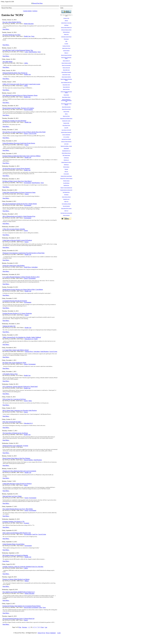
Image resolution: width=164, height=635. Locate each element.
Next (42, 627)
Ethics (30, 400)
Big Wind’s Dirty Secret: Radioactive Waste (14, 362)
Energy (26, 133)
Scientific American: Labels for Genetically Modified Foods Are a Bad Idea (23, 566)
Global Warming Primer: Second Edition (13, 544)
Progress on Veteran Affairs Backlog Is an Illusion (16, 579)
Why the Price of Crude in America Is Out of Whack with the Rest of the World (24, 132)
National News (29, 351)
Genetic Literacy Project (66, 48)
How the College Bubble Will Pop (12, 22)
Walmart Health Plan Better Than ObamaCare (15, 73)
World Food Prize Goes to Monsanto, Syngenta (15, 445)
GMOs (26, 63)
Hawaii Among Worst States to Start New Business (16, 458)
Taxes (32, 36)
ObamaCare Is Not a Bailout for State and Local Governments (19, 471)
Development (27, 534)
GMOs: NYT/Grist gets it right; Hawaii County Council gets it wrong (21, 84)
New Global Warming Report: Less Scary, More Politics (18, 509)
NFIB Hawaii (66, 164)
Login (59, 633)
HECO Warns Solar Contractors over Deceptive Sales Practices (20, 410)
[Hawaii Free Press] (37, 3)
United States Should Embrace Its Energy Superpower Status (19, 192)
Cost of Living (32, 133)
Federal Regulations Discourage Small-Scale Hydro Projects (19, 143)
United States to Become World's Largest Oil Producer (17, 240)
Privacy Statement (51, 633)
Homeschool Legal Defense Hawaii (66, 118)
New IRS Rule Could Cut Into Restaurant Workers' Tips (18, 50)
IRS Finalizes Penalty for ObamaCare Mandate (15, 555)
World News (27, 267)
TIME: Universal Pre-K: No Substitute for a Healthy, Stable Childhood (22, 337)
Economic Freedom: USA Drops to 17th (13, 521)
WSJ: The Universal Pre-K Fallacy (12, 421)
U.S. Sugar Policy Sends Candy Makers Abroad (16, 350)
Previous (24, 627)
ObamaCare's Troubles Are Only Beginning (14, 120)
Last (46, 627)
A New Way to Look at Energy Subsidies (14, 229)
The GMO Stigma (7, 61)
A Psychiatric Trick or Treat (10, 374)
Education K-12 (29, 339)
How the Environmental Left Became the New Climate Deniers (20, 203)
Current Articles (27, 11)
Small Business (33, 52)
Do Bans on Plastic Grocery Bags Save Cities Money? (17, 181)
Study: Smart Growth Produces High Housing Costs (17, 533)
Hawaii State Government (31, 607)
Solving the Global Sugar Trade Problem (14, 265)
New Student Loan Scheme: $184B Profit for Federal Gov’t (19, 592)
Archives (34, 11)
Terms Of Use (41, 633)
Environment (27, 182)
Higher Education (29, 23)
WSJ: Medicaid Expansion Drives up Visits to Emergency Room (20, 95)
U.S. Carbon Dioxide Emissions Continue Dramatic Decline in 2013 (21, 277)
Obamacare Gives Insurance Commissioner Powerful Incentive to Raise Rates (24, 253)
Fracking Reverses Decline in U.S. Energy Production (17, 313)
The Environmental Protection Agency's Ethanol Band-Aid (18, 618)
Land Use (34, 534)
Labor (26, 52)
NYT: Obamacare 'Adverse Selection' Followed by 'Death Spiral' (20, 386)
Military (27, 581)
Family (36, 339)
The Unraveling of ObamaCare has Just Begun (15, 433)
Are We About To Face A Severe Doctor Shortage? (16, 168)
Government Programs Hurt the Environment (15, 300)
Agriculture (34, 267)
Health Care (27, 36)
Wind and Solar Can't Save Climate (12, 496)
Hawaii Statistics (28, 109)
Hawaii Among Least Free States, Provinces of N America (18, 108)
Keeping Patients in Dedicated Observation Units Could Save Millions (21, 156)
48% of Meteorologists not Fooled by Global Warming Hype (19, 216)
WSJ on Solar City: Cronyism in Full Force (14, 399)
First (20, 627)
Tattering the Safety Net (9, 326)
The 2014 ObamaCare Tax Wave (11, 34)
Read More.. (6, 29)
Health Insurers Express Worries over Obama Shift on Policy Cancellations (23, 289)
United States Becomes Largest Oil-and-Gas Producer (17, 483)
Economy (26, 523)
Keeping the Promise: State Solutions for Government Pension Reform (22, 606)
